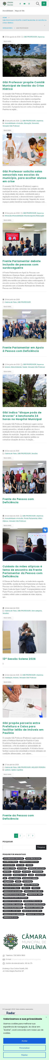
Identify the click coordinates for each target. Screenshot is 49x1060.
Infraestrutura (20, 875)
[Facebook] (20, 3)
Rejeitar (24, 1055)
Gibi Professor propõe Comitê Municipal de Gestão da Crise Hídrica (24, 86)
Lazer (31, 875)
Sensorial (35, 123)
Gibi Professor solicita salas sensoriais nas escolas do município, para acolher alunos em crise (24, 176)
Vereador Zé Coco (11, 917)
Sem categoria (36, 611)
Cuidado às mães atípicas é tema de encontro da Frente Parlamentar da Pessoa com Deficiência (22, 571)
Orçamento (8, 881)
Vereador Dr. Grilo (35, 894)
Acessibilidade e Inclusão (14, 123)
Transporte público (11, 888)
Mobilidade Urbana (30, 878)
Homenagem (37, 872)
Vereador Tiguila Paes (35, 914)
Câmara (29, 865)
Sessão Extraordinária (13, 885)
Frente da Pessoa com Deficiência (18, 500)
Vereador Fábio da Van (32, 901)
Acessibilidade (8, 11)
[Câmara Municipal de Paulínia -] (8, 4)
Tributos (25, 888)
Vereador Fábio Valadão (13, 904)
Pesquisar (8, 842)
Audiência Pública (10, 862)
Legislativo (40, 875)
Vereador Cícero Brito (33, 891)
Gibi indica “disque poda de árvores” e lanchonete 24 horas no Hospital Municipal (22, 416)
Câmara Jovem (9, 868)
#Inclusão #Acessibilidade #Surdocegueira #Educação (24, 216)
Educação (27, 123)
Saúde (24, 367)
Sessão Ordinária (31, 885)
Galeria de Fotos (11, 302)
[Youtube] (24, 3)
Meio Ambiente (16, 367)
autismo (8, 770)
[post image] (24, 60)
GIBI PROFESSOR (30, 37)
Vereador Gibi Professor (11, 126)
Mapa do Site (19, 11)
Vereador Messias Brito (32, 911)
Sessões (34, 453)
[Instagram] (29, 3)
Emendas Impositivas (37, 868)
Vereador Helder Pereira (13, 908)
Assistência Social (33, 858)
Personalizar (24, 1048)
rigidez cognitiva (17, 770)
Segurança (27, 881)
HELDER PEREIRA (38, 767)
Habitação (8, 677)
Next (33, 836)
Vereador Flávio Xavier (12, 901)
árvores (7, 367)
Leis (5, 878)
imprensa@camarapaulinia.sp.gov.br (26, 959)
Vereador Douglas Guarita (14, 894)
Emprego (7, 872)
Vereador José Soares (34, 908)
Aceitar (24, 1041)
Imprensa (41, 37)
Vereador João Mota (12, 911)
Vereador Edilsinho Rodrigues (15, 898)
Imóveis (16, 677)
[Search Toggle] (38, 3)
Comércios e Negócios (29, 862)
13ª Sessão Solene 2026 (19, 659)
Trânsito (35, 888)
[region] (24, 1037)
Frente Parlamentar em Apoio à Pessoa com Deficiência (23, 349)
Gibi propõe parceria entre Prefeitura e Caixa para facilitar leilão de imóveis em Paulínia (23, 728)
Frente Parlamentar (31, 518)
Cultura (20, 865)
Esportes (26, 872)
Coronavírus (9, 865)
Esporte (16, 872)
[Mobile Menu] (44, 3)
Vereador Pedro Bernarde (14, 914)
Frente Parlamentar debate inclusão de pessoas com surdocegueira (22, 264)
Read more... (8, 41)
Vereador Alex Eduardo (13, 891)
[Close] (46, 1017)
